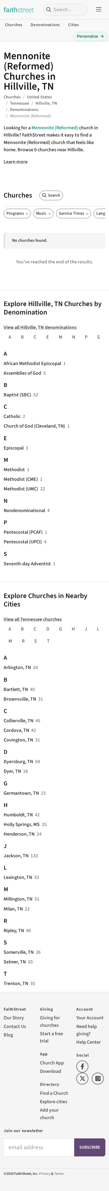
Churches (13, 25)
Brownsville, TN (20, 699)
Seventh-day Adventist (27, 563)
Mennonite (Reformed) (54, 127)
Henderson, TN (19, 834)
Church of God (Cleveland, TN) (34, 426)
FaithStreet (19, 9)
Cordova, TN (16, 730)
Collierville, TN (18, 720)
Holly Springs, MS (22, 824)
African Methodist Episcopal (32, 363)
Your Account (90, 1017)
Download (50, 1071)
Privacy (45, 1173)
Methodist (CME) (21, 479)
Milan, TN (13, 909)
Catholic (12, 416)
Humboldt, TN (18, 815)
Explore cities (53, 1101)
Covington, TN (18, 740)
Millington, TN (18, 899)
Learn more (16, 161)
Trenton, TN (16, 983)
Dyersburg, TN (18, 761)
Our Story (14, 1017)
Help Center (88, 1042)
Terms (59, 1173)
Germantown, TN (21, 793)
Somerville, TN (19, 952)
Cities (73, 25)
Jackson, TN (16, 855)
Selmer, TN (15, 962)
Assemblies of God (22, 373)
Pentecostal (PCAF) (23, 532)
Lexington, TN (18, 877)
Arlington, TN (17, 667)
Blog (8, 1035)
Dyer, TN (12, 771)
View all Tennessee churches (33, 619)
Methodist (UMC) (21, 489)
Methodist (14, 469)
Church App (52, 1063)
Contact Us (15, 1026)
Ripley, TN (14, 930)
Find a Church (54, 1093)
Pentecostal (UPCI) (23, 542)
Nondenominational (24, 510)
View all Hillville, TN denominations (40, 327)
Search (54, 195)
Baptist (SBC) (17, 394)
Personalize (90, 36)
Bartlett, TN (16, 689)
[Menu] (98, 9)
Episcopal (14, 448)
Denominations (45, 25)
